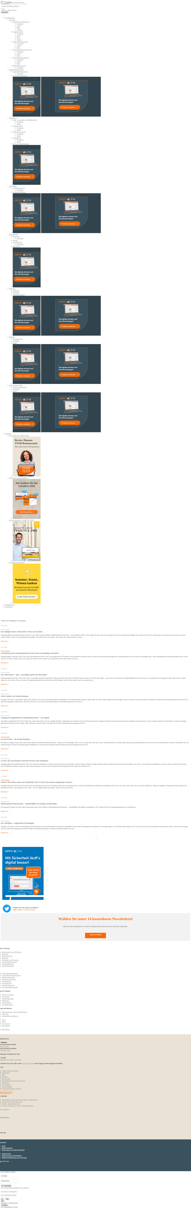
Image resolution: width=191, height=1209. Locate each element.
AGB (3, 1146)
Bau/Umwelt (13, 234)
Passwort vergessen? (9, 1191)
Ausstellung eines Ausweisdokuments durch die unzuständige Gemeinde (29, 653)
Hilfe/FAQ (5, 1083)
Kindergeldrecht (7, 964)
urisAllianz (6, 1029)
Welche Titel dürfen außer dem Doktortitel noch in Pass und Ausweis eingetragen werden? (36, 782)
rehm (4, 1020)
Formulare (5, 997)
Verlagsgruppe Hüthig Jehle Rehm (14, 1012)
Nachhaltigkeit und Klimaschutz (13, 1081)
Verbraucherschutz (16, 385)
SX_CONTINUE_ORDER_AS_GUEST (15, 1188)
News (19, 26)
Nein (7, 1199)
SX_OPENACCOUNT (9, 1195)
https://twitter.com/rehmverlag (24, 910)
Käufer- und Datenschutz (11, 1104)
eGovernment (18, 126)
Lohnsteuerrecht (19, 188)
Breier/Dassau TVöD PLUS (19, 436)
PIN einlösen (6, 1085)
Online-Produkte (8, 995)
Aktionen (8, 434)
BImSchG (16, 246)
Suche (3, 4)
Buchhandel (6, 1079)
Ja (2, 1199)
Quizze (19, 30)
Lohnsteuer (13, 186)
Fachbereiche (10, 18)
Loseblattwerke (7, 1005)
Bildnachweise (7, 1148)
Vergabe (12, 337)
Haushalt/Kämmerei (16, 70)
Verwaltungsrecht (8, 985)
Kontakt (4, 1077)
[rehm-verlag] (6, 2)
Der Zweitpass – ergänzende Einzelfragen (17, 823)
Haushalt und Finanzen (10, 960)
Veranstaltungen (19, 295)
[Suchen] (25, 4)
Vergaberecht (18, 339)
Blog (18, 28)
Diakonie (12, 289)
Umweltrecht (17, 242)
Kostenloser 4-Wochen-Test (12, 1102)
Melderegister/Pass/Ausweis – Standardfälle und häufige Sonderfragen (29, 804)
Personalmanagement (21, 58)
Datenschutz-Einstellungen (12, 1156)
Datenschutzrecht (19, 132)
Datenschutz (6, 1154)
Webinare (5, 1001)
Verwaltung (13, 118)
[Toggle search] (3, 8)
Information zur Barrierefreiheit (13, 1150)
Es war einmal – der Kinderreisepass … (16, 739)
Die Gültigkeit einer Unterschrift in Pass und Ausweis (21, 632)
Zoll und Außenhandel (21, 144)
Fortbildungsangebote (17, 563)
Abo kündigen (7, 1087)
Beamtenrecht (18, 32)
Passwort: (5, 1181)
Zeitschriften (6, 1003)
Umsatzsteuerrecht (20, 76)
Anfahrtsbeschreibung (10, 1016)
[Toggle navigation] (1, 8)
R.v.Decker (6, 1024)
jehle (3, 1022)
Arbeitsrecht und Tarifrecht (11, 952)
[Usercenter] (7, 10)
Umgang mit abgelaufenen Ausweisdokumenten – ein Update (25, 718)
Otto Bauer (6, 1026)
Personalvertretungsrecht (22, 50)
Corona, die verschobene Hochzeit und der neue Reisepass (24, 761)
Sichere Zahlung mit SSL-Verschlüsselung (17, 1106)
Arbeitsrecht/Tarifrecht (21, 22)
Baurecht (16, 236)
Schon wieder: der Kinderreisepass (15, 696)
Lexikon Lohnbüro (19, 192)
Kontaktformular (28, 1063)
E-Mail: (4, 1176)
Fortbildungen (10, 605)
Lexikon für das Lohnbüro (18, 478)
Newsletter (9, 607)
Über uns (5, 1014)
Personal (12, 20)
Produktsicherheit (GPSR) (11, 1089)
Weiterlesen (4, 641)
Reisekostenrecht (19, 66)
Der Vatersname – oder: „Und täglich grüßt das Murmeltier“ (24, 675)
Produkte (20, 24)
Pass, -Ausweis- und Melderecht (25, 120)
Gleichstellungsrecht (20, 42)
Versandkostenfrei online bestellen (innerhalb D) (19, 1100)
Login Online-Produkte (10, 1071)
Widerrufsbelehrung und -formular (14, 1158)
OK (2, 1201)
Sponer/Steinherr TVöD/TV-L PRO (21, 520)
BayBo (15, 240)
